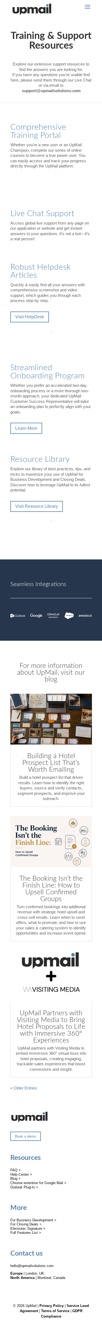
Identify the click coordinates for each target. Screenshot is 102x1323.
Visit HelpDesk (29, 317)
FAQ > (15, 1170)
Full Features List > (25, 1233)
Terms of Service (55, 1311)
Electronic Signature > (27, 1229)
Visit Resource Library (36, 506)
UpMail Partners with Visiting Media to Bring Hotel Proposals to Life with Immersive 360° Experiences (51, 1027)
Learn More (26, 428)
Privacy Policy (51, 1306)
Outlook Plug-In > (24, 1187)
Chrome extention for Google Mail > (38, 1183)
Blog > (15, 1178)
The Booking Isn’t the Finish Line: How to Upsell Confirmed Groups (51, 888)
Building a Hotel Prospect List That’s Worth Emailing (51, 763)
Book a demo (25, 1136)
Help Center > (21, 1174)
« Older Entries (23, 1088)
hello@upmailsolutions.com (32, 1266)
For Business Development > (33, 1220)
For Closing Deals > (26, 1224)
